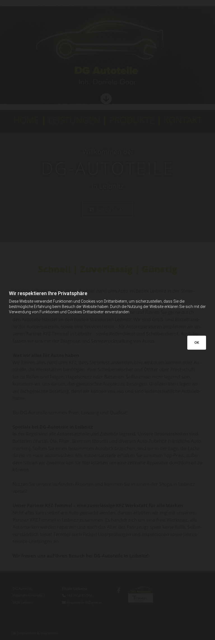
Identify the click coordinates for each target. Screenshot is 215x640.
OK (196, 342)
